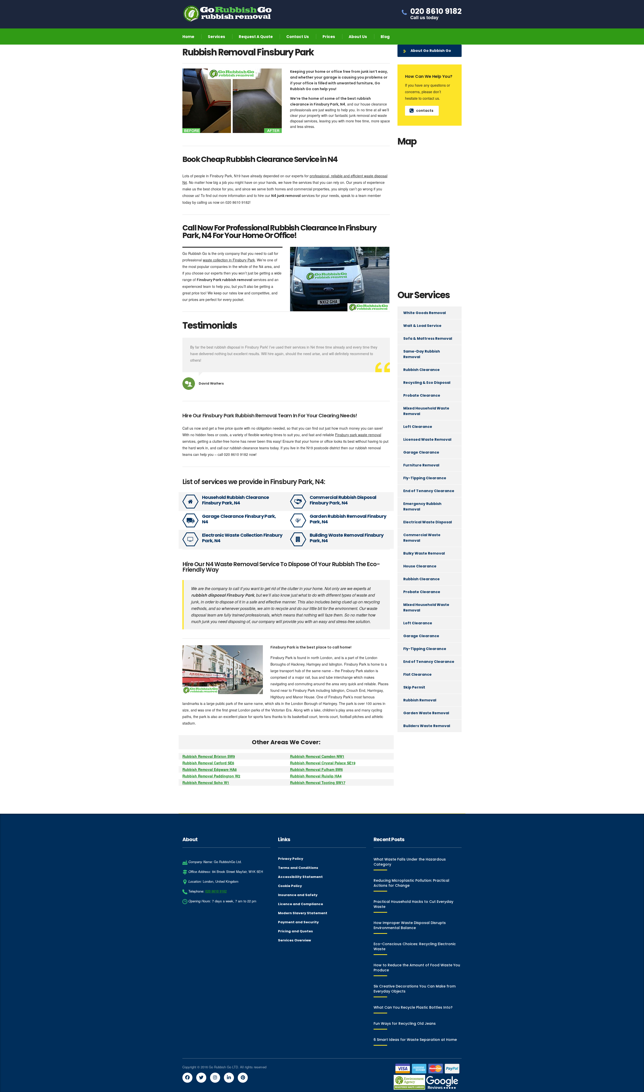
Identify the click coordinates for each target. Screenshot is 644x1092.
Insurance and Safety (297, 895)
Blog (385, 36)
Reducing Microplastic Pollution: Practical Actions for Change (411, 883)
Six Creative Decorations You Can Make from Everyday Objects (415, 989)
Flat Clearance (417, 674)
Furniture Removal (421, 465)
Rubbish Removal (419, 700)
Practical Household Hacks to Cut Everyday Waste (413, 904)
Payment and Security (298, 922)
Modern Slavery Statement (302, 913)
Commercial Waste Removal (421, 537)
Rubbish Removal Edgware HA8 (209, 769)
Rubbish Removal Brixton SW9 (208, 756)
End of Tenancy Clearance (428, 490)
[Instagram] (215, 1078)
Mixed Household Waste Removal (426, 411)
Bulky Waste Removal (424, 553)
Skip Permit (414, 687)
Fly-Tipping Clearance (424, 478)
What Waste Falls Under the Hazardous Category (410, 862)
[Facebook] (187, 1078)
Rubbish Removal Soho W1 (205, 782)
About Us (358, 36)
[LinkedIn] (229, 1078)
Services (216, 36)
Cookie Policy (290, 886)
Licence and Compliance (300, 904)
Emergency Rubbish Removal (422, 506)
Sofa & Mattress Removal (427, 338)
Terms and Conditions (298, 868)
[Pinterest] (243, 1078)
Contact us (297, 36)
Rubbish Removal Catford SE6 (208, 762)
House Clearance (419, 566)
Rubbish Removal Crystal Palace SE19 (322, 762)
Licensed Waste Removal (427, 439)
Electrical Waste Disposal (427, 522)
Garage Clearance (421, 452)
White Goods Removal (424, 312)
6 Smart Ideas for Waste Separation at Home (415, 1039)
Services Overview (294, 940)
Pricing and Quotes (295, 931)
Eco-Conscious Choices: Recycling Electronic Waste (415, 946)
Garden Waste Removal (426, 712)
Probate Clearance (421, 395)
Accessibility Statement (300, 877)
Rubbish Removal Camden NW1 (317, 756)
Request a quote (256, 36)
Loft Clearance (417, 426)
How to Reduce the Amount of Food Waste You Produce (417, 968)
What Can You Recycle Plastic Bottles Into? (413, 1007)
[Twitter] (201, 1078)
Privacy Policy (290, 859)
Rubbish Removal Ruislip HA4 (316, 775)
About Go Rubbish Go (431, 50)
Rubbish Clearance (421, 369)
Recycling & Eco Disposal (426, 382)
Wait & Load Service (422, 325)
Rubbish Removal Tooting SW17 (317, 782)
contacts (424, 110)
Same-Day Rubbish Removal (421, 354)
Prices (329, 36)
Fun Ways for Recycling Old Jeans (405, 1023)
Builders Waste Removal (426, 725)
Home (188, 36)
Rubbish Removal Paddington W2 (211, 775)
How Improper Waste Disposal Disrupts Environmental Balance (410, 925)
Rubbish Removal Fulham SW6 (316, 769)
